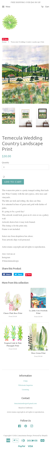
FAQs (26, 381)
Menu (7, 6)
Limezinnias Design (25, 435)
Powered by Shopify (40, 435)
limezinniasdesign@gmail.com (25, 403)
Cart (47, 6)
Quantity (5, 162)
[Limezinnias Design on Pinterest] (25, 426)
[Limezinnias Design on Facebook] (19, 426)
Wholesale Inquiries (25, 385)
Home (4, 42)
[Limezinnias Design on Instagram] (31, 426)
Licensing (25, 389)
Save (6, 39)
